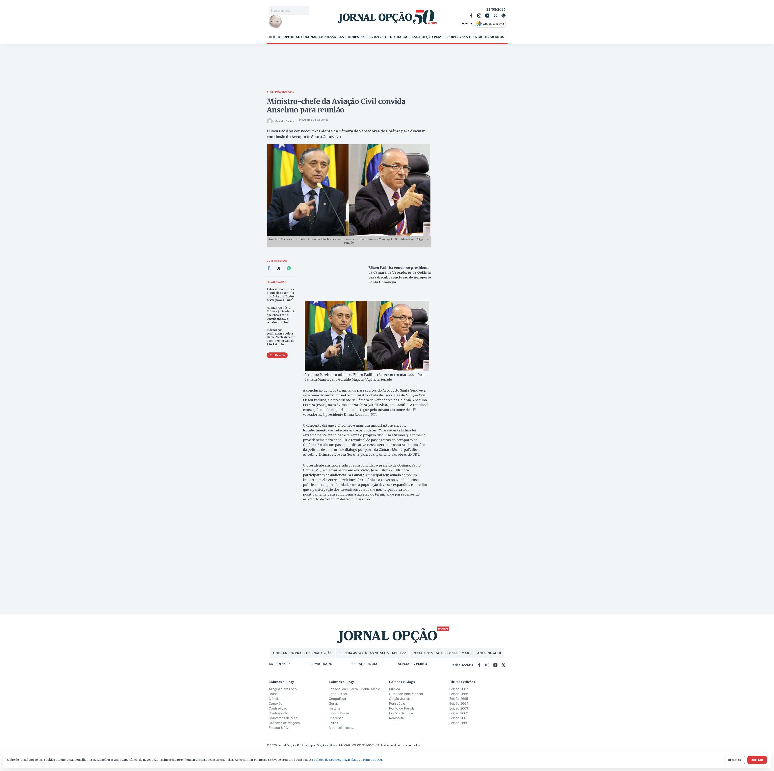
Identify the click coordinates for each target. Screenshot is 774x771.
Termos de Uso (371, 760)
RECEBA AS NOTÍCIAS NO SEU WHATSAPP (372, 653)
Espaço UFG (278, 728)
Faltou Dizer (338, 694)
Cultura (393, 37)
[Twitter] (495, 16)
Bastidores (348, 37)
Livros (333, 723)
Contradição (278, 708)
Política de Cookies (327, 760)
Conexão (275, 703)
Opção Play (432, 37)
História (334, 708)
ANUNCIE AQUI (489, 653)
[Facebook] (471, 16)
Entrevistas (372, 37)
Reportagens (455, 37)
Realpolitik (397, 718)
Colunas (309, 37)
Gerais (333, 703)
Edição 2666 (458, 694)
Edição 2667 (458, 689)
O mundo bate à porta (406, 694)
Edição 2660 (458, 723)
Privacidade (320, 664)
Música (394, 689)
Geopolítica (337, 699)
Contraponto (278, 713)
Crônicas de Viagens (284, 723)
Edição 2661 (458, 718)
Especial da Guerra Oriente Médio (354, 689)
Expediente (279, 664)
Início (274, 37)
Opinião (476, 37)
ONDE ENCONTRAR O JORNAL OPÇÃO (302, 653)
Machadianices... (341, 728)
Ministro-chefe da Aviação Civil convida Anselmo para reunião (336, 105)
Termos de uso (365, 664)
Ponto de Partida (402, 708)
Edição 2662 (458, 713)
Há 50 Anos (494, 37)
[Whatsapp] (503, 16)
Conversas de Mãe (283, 718)
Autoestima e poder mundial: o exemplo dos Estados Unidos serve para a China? (280, 295)
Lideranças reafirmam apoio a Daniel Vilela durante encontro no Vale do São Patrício (281, 337)
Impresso (327, 37)
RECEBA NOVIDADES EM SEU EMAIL (441, 653)
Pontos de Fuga (401, 713)
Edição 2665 (458, 699)
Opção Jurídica (400, 699)
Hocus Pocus (339, 713)
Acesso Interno (412, 664)
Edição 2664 (458, 703)
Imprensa (411, 37)
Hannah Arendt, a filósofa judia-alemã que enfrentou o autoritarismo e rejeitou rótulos (280, 315)
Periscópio (397, 703)
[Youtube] (487, 16)
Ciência (274, 699)
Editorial (290, 37)
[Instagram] (479, 16)
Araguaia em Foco (283, 689)
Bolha (273, 694)
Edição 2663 (458, 708)
